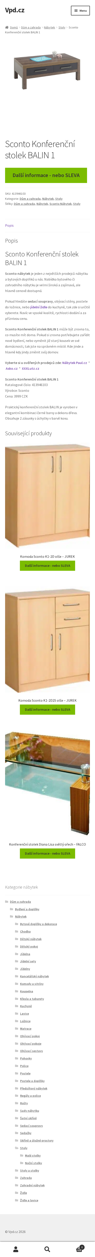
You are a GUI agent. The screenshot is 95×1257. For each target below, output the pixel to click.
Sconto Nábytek (60, 204)
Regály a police (30, 1096)
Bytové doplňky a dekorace (38, 924)
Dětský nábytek (31, 939)
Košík (73, 1245)
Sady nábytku (29, 1111)
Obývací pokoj (30, 1036)
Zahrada (26, 1178)
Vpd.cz (14, 10)
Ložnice (25, 1021)
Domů (14, 27)
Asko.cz (12, 368)
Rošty (24, 1103)
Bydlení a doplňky (27, 909)
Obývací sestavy (31, 1051)
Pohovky (26, 1058)
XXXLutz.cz (30, 368)
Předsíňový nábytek (33, 1088)
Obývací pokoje (30, 1044)
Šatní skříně (28, 1118)
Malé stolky (33, 1155)
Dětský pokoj (29, 946)
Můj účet (16, 1249)
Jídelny (25, 969)
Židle (23, 1193)
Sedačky (25, 1133)
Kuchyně (26, 1006)
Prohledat (47, 1249)
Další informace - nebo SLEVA (46, 175)
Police (24, 1066)
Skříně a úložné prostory (36, 1140)
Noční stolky (33, 1163)
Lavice (24, 1014)
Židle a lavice (29, 1200)
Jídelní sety (28, 961)
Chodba (25, 931)
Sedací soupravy (31, 1126)
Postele (25, 1073)
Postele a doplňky (32, 1081)
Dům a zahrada (31, 27)
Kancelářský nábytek (34, 976)
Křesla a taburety (32, 999)
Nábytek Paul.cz (74, 362)
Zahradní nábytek (32, 1185)
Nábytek (49, 27)
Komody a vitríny (32, 984)
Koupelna (26, 991)
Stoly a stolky (29, 1170)
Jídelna (25, 954)
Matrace (25, 1029)
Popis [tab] (9, 225)
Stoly (62, 27)
